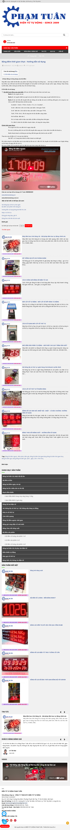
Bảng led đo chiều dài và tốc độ (13, 488)
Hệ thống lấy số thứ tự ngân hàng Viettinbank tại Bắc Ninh (41, 367)
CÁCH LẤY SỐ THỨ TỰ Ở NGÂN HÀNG (34, 389)
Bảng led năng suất (36, 570)
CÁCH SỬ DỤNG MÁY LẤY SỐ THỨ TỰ (34, 323)
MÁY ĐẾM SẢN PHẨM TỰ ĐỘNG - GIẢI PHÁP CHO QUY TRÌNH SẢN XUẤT (44, 345)
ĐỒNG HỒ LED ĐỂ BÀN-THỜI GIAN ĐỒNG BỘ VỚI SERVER (48, 679)
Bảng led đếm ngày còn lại (11, 484)
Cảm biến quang (8, 516)
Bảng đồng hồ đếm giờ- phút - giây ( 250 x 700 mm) (28, 458)
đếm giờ (26, 456)
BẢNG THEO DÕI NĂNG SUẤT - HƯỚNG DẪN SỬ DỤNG (39, 432)
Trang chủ (6, 51)
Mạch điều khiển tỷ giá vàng (13, 500)
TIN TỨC (43, 51)
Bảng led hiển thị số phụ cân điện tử (15, 548)
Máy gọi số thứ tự (9, 556)
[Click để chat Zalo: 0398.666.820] (4, 813)
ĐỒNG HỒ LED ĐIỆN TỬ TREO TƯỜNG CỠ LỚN (45, 652)
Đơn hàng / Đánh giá (31, 51)
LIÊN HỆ (61, 51)
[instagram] (15, 820)
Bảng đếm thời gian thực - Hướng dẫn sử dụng (23, 61)
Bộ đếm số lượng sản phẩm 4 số (15, 544)
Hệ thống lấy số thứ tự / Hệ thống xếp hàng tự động (20, 508)
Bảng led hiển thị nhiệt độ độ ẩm (14, 476)
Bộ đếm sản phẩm (9, 532)
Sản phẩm (17, 51)
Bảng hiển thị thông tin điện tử (13, 560)
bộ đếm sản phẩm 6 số (12, 540)
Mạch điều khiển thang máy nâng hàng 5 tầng (19, 496)
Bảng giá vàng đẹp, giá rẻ (9, 215)
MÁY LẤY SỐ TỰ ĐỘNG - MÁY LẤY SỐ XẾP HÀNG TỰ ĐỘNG (40, 302)
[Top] (67, 823)
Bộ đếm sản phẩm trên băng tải (11, 207)
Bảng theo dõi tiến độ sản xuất (11, 218)
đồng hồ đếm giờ (7, 458)
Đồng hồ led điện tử (9, 504)
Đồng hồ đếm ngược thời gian (13, 520)
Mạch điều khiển (8, 492)
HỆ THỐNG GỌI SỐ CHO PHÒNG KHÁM (34, 258)
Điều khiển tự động (9, 552)
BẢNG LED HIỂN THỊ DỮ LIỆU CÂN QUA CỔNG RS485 (46, 625)
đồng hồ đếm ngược (11, 456)
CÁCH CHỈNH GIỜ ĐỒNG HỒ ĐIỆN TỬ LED (35, 280)
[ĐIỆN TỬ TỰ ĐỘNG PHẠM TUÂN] (35, 16)
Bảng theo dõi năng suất (11, 528)
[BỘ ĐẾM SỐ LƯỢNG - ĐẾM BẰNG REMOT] (15, 610)
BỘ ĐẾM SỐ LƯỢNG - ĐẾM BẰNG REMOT (43, 598)
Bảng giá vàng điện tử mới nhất (13, 524)
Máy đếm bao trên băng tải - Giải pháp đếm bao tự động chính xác (44, 236)
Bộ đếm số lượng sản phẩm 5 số (15, 536)
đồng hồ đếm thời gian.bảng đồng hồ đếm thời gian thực (46, 456)
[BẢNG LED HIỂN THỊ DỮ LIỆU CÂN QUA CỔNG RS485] (15, 637)
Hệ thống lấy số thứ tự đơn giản (11, 205)
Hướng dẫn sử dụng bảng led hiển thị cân (14, 209)
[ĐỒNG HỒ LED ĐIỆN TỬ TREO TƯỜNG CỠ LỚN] (15, 664)
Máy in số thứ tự (7, 212)
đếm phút (21, 456)
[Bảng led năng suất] (15, 582)
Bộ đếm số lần (7, 480)
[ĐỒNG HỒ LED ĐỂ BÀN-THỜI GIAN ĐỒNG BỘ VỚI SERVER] (15, 692)
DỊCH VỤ (52, 51)
